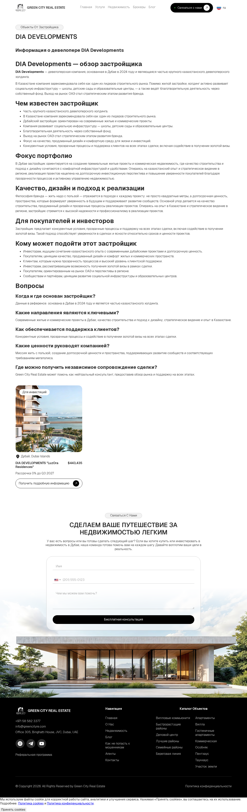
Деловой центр (167, 735)
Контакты (112, 760)
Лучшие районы (167, 741)
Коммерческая (206, 741)
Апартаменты (205, 718)
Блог (108, 737)
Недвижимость (116, 731)
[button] (223, 7)
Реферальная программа (33, 755)
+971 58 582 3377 (27, 721)
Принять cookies (13, 810)
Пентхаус (202, 754)
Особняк (201, 747)
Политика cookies (31, 803)
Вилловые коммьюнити (173, 718)
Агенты (110, 754)
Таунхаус (201, 760)
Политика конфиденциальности (70, 803)
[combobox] (57, 579)
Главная (111, 718)
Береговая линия (168, 754)
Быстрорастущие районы (168, 726)
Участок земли (206, 766)
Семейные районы (169, 747)
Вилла (200, 724)
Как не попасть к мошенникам (117, 746)
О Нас (109, 724)
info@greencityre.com (30, 726)
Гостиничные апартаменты (205, 733)
